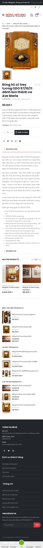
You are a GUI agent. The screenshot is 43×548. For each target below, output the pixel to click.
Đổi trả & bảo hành (8, 499)
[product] (11, 274)
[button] (32, 259)
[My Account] (31, 15)
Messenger (29, 547)
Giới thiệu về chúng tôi (9, 464)
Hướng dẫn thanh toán (10, 503)
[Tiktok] (39, 7)
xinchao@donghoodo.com (12, 444)
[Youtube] (35, 7)
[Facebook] (31, 7)
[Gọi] (21, 543)
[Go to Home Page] (3, 23)
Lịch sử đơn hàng (8, 476)
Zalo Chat (13, 547)
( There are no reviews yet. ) (20, 99)
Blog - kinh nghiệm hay (10, 507)
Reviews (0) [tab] (11, 251)
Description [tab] (11, 149)
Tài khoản (5, 472)
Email (20, 141)
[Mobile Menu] (4, 15)
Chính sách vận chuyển (10, 491)
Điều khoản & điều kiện (10, 495)
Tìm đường (5, 547)
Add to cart (23, 132)
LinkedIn (12, 141)
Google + (16, 141)
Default (25, 285)
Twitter (8, 141)
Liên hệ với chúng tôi (9, 468)
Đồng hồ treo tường (15, 125)
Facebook (4, 141)
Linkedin (13, 451)
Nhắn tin (38, 547)
